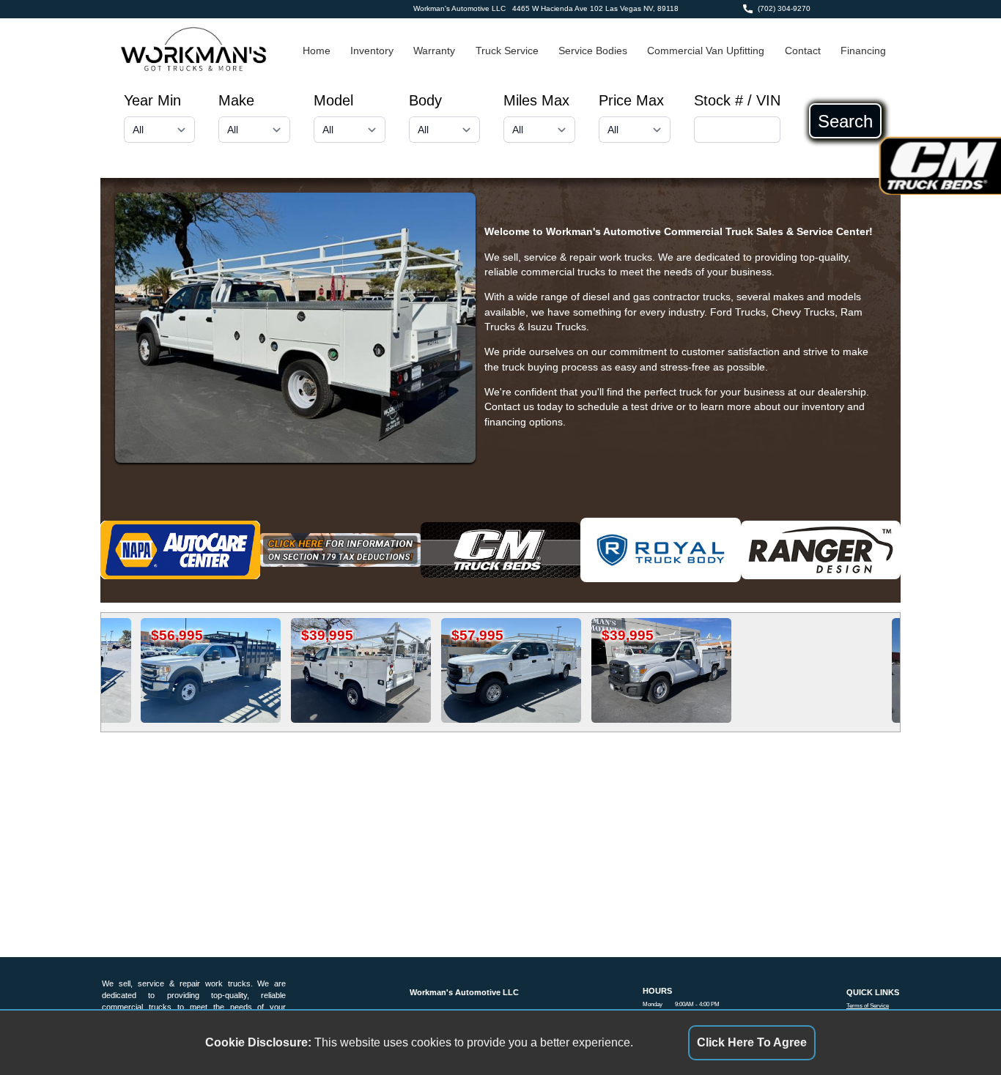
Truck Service (507, 50)
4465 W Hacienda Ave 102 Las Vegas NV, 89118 (595, 8)
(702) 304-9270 (784, 8)
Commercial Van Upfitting (705, 50)
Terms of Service (867, 1006)
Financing (863, 50)
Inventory (372, 50)
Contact (803, 50)
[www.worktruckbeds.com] (821, 550)
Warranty (434, 50)
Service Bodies (592, 50)
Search (845, 121)
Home (316, 50)
